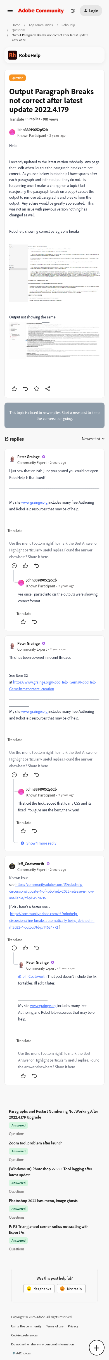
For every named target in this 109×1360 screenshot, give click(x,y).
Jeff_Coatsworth (30, 863)
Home (16, 25)
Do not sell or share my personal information (42, 1344)
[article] (54, 512)
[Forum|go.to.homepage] (41, 10)
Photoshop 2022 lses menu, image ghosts (43, 1200)
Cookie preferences (24, 1335)
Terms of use (54, 1326)
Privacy (73, 1326)
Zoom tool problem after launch (36, 1143)
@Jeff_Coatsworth (32, 976)
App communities (41, 25)
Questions (18, 30)
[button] (10, 12)
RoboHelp (68, 25)
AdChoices (23, 1353)
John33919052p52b (32, 129)
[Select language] (72, 10)
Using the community (26, 1326)
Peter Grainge (28, 456)
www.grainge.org (34, 502)
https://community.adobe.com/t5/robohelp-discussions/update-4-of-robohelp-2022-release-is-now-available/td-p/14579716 (51, 891)
